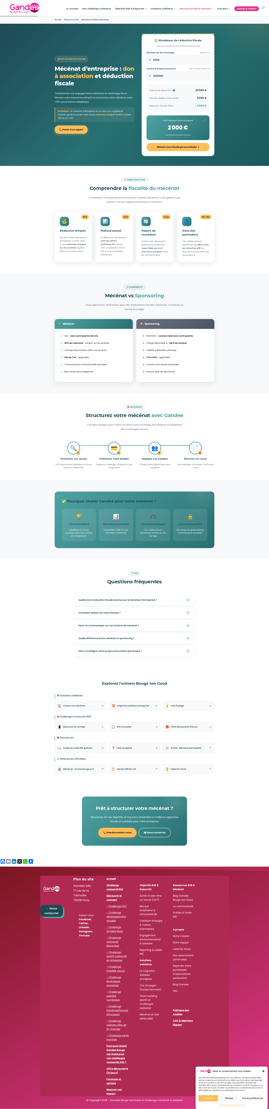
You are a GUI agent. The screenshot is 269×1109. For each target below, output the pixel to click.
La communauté (183, 906)
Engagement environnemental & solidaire (150, 939)
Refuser (229, 1098)
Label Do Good (182, 949)
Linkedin (84, 927)
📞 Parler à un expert (71, 129)
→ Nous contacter (51, 911)
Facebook (85, 919)
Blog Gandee (181, 984)
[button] (263, 1071)
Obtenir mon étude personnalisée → (178, 147)
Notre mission (181, 936)
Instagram (85, 931)
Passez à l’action (246, 8)
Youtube (84, 935)
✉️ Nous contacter (155, 832)
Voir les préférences (252, 1098)
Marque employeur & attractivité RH (148, 910)
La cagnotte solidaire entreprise (147, 975)
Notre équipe (181, 942)
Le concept (72, 9)
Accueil (58, 19)
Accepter (208, 1098)
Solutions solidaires (162, 9)
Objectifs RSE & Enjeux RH (129, 9)
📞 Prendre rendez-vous (117, 832)
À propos (222, 9)
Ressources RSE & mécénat (195, 9)
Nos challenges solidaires (96, 9)
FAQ (175, 991)
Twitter (83, 923)
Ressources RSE (71, 19)
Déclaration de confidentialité (231, 1105)
